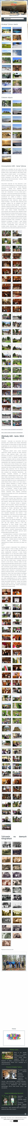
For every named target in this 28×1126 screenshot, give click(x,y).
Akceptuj (15, 1121)
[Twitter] (11, 12)
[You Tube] (17, 12)
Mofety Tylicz (14, 1062)
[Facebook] (14, 12)
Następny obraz (4, 953)
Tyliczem (3, 1081)
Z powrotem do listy (25, 953)
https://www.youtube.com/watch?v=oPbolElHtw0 (11, 432)
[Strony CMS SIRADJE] (25, 1115)
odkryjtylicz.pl (13, 15)
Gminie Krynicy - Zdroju (6, 1107)
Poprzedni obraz (2, 953)
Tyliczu (15, 1057)
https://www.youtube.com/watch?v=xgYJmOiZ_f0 (12, 429)
